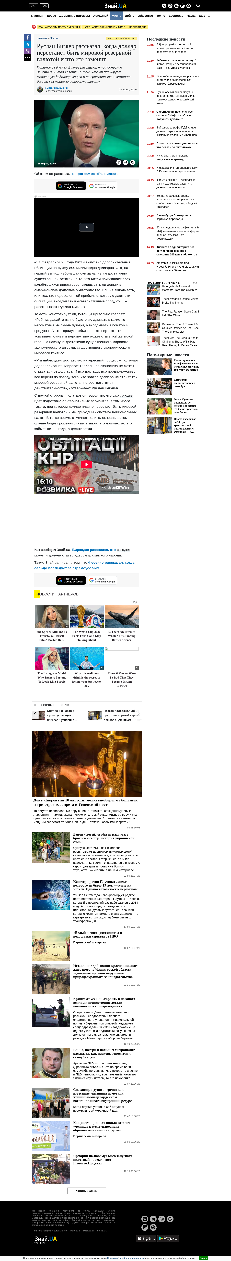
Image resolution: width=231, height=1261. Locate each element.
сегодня (126, 395)
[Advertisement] (86, 520)
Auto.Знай (100, 15)
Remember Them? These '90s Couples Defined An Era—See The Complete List (180, 328)
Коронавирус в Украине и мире (104, 27)
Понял (203, 1258)
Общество (145, 15)
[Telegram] (164, 6)
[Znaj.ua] (115, 5)
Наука (191, 15)
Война (129, 15)
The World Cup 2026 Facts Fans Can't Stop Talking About (86, 636)
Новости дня (137, 27)
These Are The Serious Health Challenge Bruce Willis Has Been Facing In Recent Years (180, 341)
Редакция (88, 1230)
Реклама (75, 1230)
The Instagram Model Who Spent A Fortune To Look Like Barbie (52, 677)
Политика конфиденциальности (49, 1230)
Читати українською (121, 38)
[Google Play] (168, 1238)
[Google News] (170, 1219)
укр (33, 5)
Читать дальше (87, 1190)
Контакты (102, 1230)
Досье (51, 15)
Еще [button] (202, 15)
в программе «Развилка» (94, 174)
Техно (160, 15)
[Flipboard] (182, 6)
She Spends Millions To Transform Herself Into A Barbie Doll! (52, 636)
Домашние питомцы (74, 15)
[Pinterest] (188, 6)
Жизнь (116, 15)
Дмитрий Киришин (56, 88)
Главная (37, 15)
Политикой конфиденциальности (125, 1258)
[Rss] (176, 6)
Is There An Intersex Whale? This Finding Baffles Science (121, 636)
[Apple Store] (146, 1238)
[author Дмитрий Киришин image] (41, 89)
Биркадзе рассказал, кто (94, 550)
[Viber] (170, 6)
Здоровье (176, 15)
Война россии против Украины (59, 27)
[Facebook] (27, 37)
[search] (198, 5)
